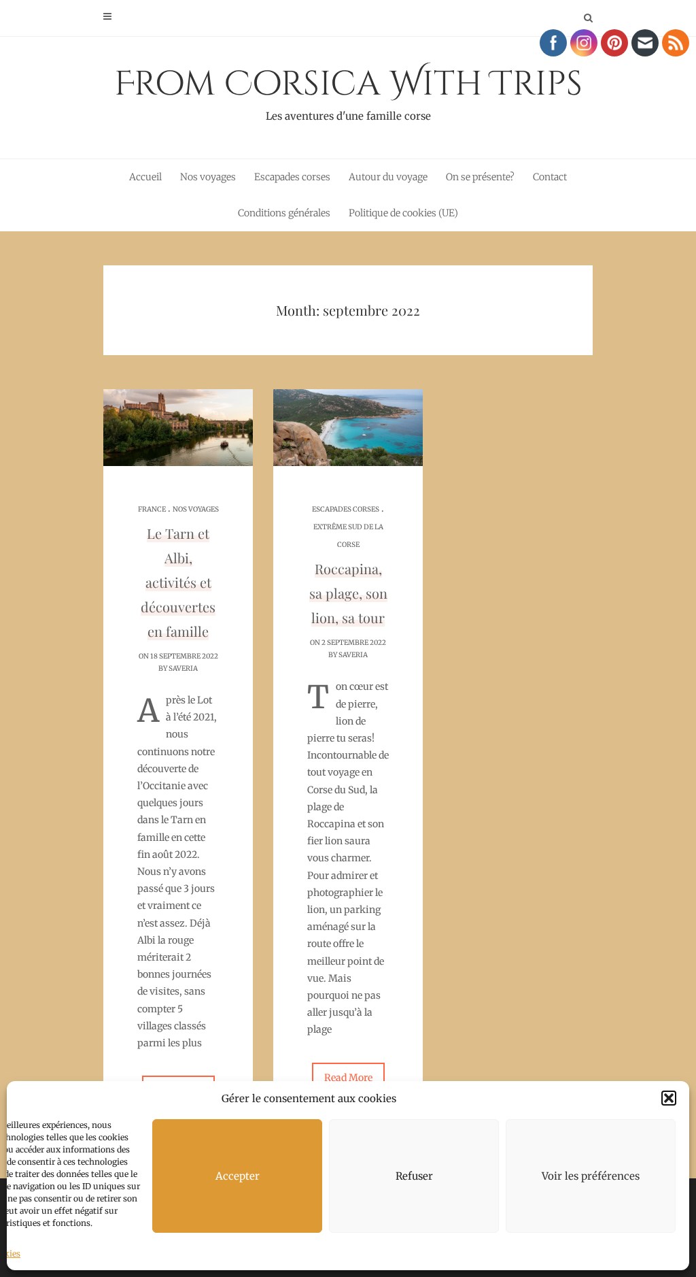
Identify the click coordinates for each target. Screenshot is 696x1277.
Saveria (183, 668)
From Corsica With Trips (348, 91)
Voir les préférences (591, 1176)
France (152, 509)
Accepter (237, 1176)
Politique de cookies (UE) (403, 213)
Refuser (414, 1176)
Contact (550, 177)
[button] (669, 1098)
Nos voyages (208, 177)
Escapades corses (292, 177)
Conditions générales (284, 213)
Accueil (145, 177)
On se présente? (480, 177)
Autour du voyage (388, 177)
